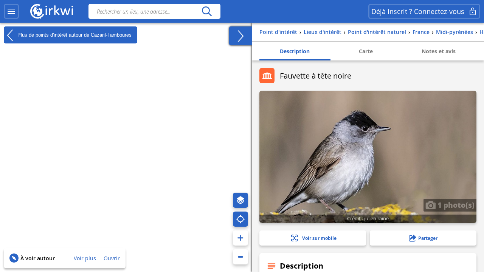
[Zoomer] (240, 238)
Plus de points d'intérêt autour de (74, 34)
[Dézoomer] (240, 256)
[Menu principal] (11, 11)
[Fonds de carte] (240, 200)
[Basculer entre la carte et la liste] (240, 35)
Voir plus (85, 258)
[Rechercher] (206, 11)
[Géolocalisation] (240, 219)
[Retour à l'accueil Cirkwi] (51, 11)
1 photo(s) (455, 204)
